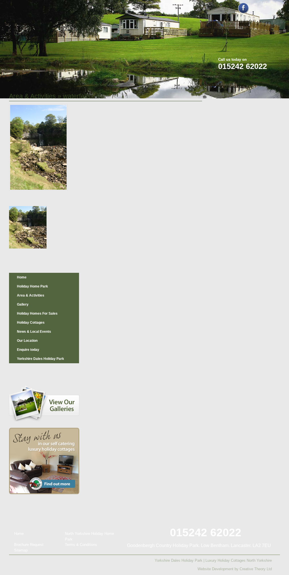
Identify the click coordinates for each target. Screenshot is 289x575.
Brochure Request (28, 544)
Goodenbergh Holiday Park (38, 37)
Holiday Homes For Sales (37, 313)
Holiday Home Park (32, 286)
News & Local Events (34, 332)
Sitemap (21, 550)
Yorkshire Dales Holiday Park (40, 359)
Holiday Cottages (31, 323)
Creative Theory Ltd (256, 569)
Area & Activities (32, 96)
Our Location (27, 341)
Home (22, 277)
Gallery (23, 304)
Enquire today (28, 350)
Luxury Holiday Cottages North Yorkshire (238, 560)
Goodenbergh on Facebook (243, 8)
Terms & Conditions (81, 544)
